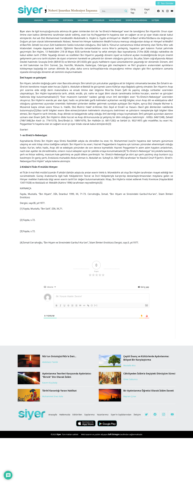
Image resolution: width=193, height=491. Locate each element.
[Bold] (56, 305)
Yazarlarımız (103, 414)
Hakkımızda (64, 414)
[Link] (88, 305)
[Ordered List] (72, 305)
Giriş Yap (133, 11)
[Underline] (64, 305)
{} (92, 305)
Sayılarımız (89, 414)
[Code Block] (84, 305)
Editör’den (77, 414)
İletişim (137, 414)
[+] (95, 305)
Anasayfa (52, 414)
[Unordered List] (76, 305)
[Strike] (68, 305)
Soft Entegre (114, 434)
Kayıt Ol (147, 11)
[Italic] (60, 305)
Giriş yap (144, 287)
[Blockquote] (80, 305)
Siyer (59, 434)
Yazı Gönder (167, 3)
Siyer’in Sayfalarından (121, 414)
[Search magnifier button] (125, 11)
